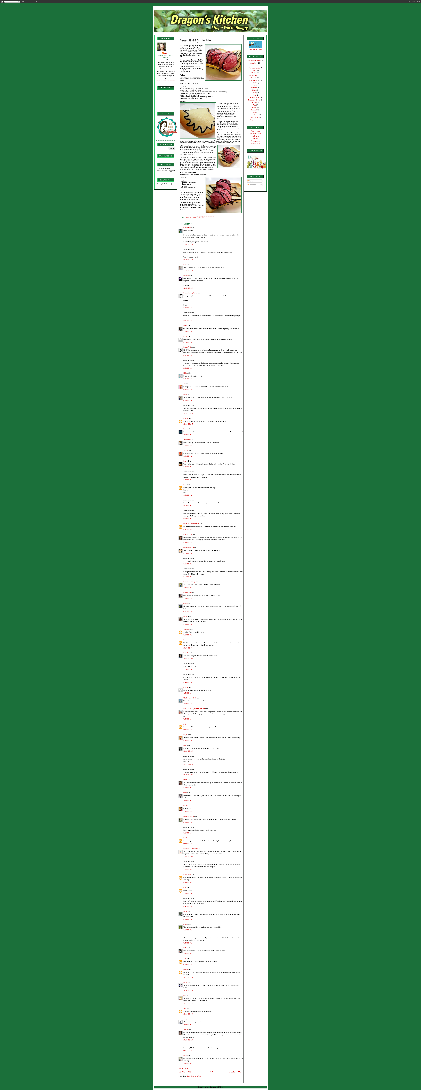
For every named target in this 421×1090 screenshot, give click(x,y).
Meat (254, 90)
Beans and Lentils (254, 68)
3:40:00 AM (187, 682)
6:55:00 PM (187, 564)
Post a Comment (183, 1068)
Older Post (236, 1072)
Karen (193, 70)
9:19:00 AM (187, 833)
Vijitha (185, 326)
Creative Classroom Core (191, 524)
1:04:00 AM (187, 308)
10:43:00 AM (188, 1040)
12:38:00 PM (188, 775)
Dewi (184, 485)
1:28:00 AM (187, 669)
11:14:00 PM (188, 1014)
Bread (254, 70)
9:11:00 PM (187, 1051)
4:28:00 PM (187, 801)
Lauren (185, 418)
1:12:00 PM (187, 435)
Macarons (254, 88)
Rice (254, 105)
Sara (184, 265)
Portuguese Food (254, 97)
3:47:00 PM (187, 906)
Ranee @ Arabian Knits (190, 848)
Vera (184, 1008)
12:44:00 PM (188, 856)
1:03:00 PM (187, 869)
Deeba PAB (187, 347)
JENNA (185, 450)
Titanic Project (254, 117)
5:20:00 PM (187, 882)
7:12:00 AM (187, 704)
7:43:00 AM (187, 719)
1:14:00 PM (187, 445)
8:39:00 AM (187, 400)
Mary (185, 745)
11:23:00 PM (188, 1003)
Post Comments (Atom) (194, 1076)
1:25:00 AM (187, 321)
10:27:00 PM (188, 977)
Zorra (200, 70)
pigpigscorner (187, 592)
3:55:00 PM (187, 919)
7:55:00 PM (187, 953)
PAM (184, 948)
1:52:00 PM (187, 506)
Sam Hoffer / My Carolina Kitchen (194, 709)
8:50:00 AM (187, 822)
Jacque (185, 1019)
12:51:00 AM (188, 270)
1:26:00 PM (187, 467)
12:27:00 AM (188, 244)
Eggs (254, 85)
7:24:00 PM (187, 811)
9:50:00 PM (187, 624)
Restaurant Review (254, 100)
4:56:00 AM (187, 693)
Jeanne (185, 1029)
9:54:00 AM (187, 740)
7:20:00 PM (187, 1025)
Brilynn (185, 982)
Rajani (185, 336)
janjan (185, 724)
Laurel (185, 780)
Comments (252, 185)
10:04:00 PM (188, 648)
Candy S (186, 911)
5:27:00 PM (187, 529)
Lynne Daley (187, 874)
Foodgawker (255, 136)
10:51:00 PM (188, 990)
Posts (251, 181)
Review (254, 102)
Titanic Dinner (254, 115)
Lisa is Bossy (187, 534)
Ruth (184, 461)
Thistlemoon (187, 440)
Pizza (254, 95)
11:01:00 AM (188, 413)
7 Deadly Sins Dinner (254, 60)
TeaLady (186, 629)
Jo (184, 384)
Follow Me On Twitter (255, 49)
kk (184, 995)
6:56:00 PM (187, 577)
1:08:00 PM (187, 788)
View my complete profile (165, 81)
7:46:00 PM (187, 943)
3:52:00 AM (187, 355)
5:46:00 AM (187, 368)
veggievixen (187, 227)
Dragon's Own (253, 80)
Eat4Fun (186, 838)
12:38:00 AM (188, 260)
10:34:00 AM (188, 751)
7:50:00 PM (187, 598)
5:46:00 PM (187, 542)
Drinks (254, 83)
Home (164, 12)
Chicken (254, 73)
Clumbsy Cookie (188, 547)
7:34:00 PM (187, 587)
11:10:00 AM (188, 764)
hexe (184, 429)
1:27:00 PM (187, 480)
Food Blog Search (255, 133)
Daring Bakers (191, 217)
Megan (185, 969)
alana (185, 924)
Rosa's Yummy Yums (190, 293)
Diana (185, 1055)
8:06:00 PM (187, 964)
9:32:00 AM (187, 844)
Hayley (185, 735)
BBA (253, 65)
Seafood (254, 110)
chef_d (185, 687)
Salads (254, 107)
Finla (184, 373)
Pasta (254, 92)
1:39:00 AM (187, 893)
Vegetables (253, 120)
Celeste (185, 806)
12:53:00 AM (188, 288)
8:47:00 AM (187, 730)
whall (185, 793)
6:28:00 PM (187, 553)
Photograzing (255, 141)
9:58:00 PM (187, 635)
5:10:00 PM (187, 519)
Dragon (166, 53)
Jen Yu (185, 603)
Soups (254, 112)
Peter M (185, 653)
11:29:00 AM (188, 424)
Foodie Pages (255, 131)
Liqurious (255, 138)
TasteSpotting (255, 143)
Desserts (201, 217)
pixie (184, 887)
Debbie (185, 394)
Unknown (186, 640)
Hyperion (186, 275)
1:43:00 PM (187, 495)
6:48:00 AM (187, 389)
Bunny (185, 616)
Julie (184, 958)
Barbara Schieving (189, 582)
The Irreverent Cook (189, 698)
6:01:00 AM (187, 379)
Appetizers (254, 63)
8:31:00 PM (187, 611)
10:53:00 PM (188, 658)
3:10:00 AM (187, 331)
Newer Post (185, 1072)
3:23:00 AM (187, 342)
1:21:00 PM (187, 456)
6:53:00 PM (187, 930)
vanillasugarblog (188, 816)
